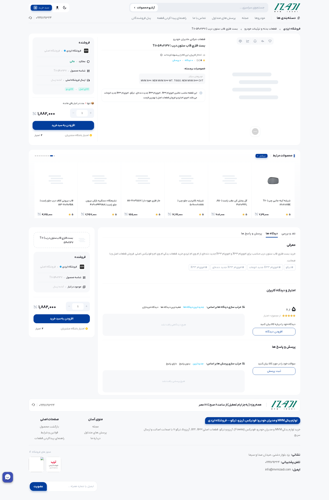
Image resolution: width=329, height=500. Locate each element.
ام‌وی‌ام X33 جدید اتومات (263, 267)
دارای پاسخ (171, 363)
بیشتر (263, 155)
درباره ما (95, 438)
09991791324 (44, 18)
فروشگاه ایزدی (291, 29)
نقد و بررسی (288, 233)
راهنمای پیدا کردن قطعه (172, 18)
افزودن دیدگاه (274, 332)
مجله (245, 18)
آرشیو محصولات (146, 8)
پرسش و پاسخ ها (251, 233)
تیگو (288, 267)
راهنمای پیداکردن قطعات (49, 438)
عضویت (38, 486)
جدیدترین (198, 363)
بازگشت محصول (49, 427)
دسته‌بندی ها (286, 18)
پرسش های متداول (224, 18)
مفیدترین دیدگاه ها (171, 307)
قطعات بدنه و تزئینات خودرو (260, 29)
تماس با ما (199, 18)
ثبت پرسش (274, 371)
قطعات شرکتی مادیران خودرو (189, 39)
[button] (54, 155)
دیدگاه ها (272, 233)
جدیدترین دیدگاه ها (193, 307)
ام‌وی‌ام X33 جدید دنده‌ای (227, 267)
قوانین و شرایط (49, 432)
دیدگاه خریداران (150, 307)
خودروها (260, 18)
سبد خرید (42, 8)
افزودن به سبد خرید (63, 125)
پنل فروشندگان (141, 18)
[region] (164, 30)
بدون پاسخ (185, 363)
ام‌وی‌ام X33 (198, 267)
